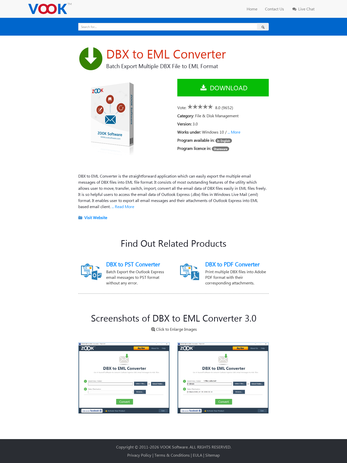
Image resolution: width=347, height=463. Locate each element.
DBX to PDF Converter (232, 264)
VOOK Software (174, 447)
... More (234, 132)
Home (252, 8)
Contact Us (274, 8)
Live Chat (305, 8)
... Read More (122, 206)
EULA (197, 455)
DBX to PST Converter (133, 264)
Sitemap (212, 455)
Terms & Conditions (172, 455)
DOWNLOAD (227, 87)
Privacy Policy (139, 455)
